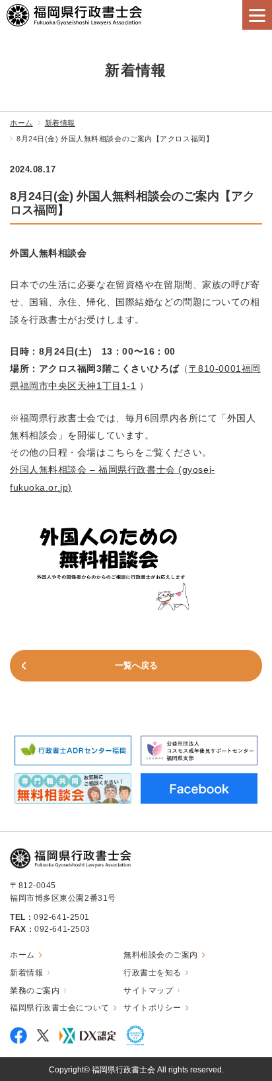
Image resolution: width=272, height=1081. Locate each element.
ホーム (21, 123)
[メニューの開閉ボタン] (257, 15)
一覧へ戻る (136, 665)
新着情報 (60, 123)
